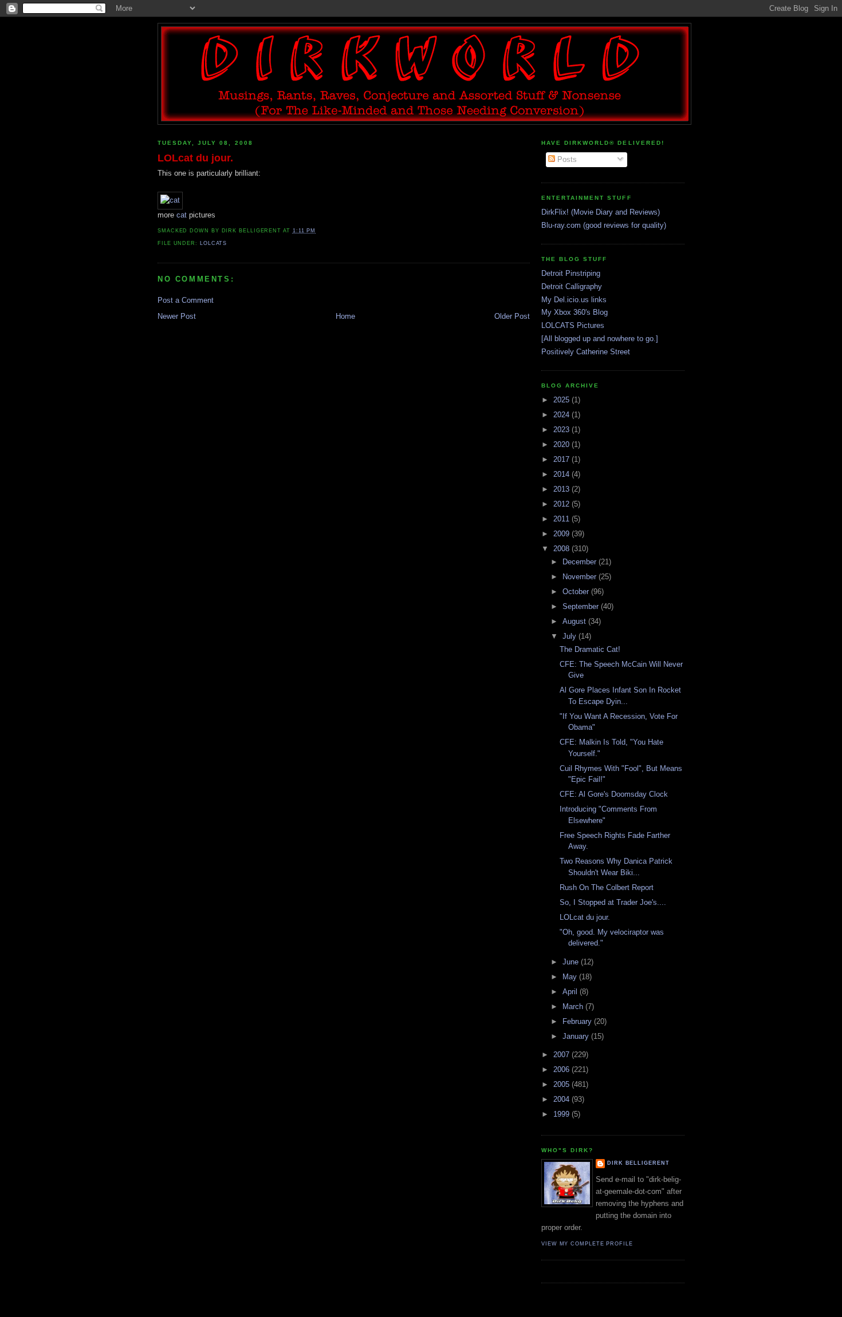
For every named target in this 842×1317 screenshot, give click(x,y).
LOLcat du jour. (195, 158)
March (573, 1006)
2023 (562, 429)
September (581, 606)
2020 (562, 444)
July (570, 636)
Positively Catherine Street (585, 351)
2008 (562, 548)
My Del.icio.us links (574, 299)
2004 (562, 1099)
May (570, 976)
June (571, 962)
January (576, 1036)
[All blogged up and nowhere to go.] (599, 338)
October (576, 591)
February (578, 1021)
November (580, 576)
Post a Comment (186, 300)
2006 (562, 1069)
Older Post (512, 316)
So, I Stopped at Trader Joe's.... (613, 902)
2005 (562, 1084)
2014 (562, 474)
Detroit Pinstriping (570, 273)
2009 (562, 533)
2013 (562, 489)
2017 (562, 459)
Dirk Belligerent (638, 1163)
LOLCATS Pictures (572, 325)
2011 (562, 519)
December (580, 561)
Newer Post (177, 316)
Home (345, 316)
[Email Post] (319, 231)
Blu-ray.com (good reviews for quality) (603, 225)
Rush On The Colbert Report (607, 887)
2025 (562, 400)
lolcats (213, 243)
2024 (562, 414)
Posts (566, 159)
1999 (562, 1114)
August (575, 621)
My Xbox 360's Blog (574, 312)
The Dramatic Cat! (590, 649)
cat (181, 215)
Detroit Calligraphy (571, 286)
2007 (562, 1054)
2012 (562, 504)
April (571, 991)
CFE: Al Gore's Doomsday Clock (614, 794)
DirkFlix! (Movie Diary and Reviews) (600, 212)
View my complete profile (587, 1244)
